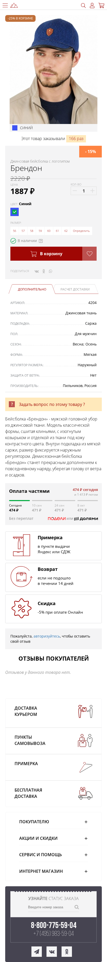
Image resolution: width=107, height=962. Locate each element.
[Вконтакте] (37, 271)
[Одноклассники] (43, 271)
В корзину (50, 254)
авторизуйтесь (47, 636)
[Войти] (92, 5)
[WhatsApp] (50, 271)
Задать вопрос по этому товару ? (52, 404)
